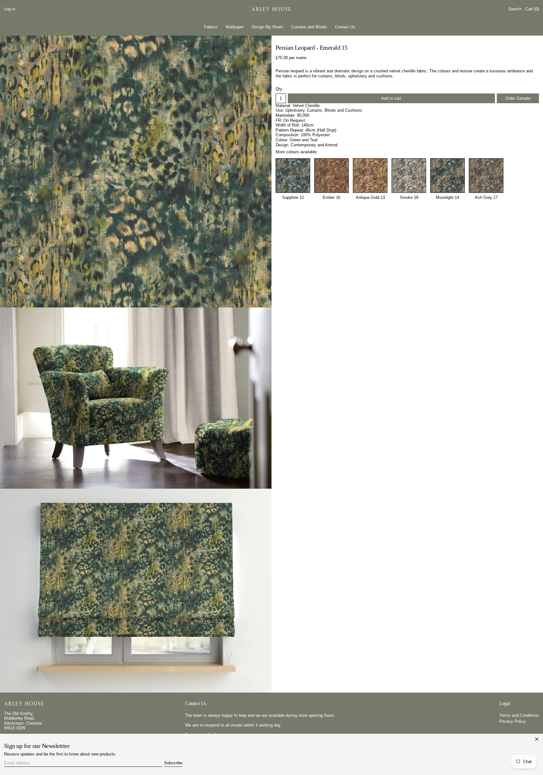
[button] (514, 9)
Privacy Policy (512, 721)
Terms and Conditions (519, 715)
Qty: (279, 89)
